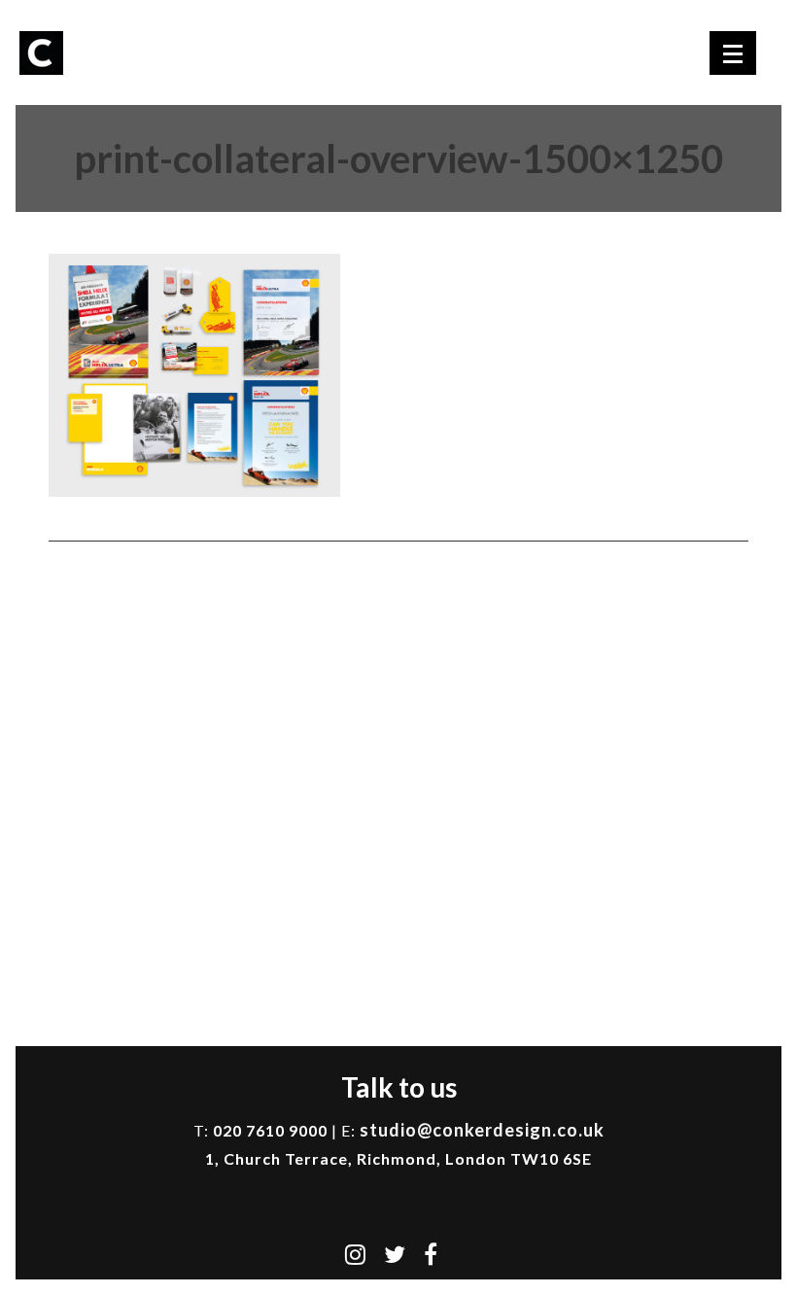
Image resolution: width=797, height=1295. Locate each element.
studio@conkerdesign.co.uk (482, 1129)
